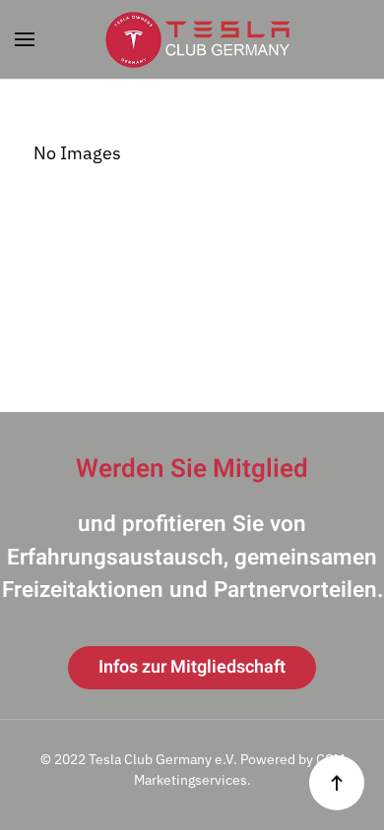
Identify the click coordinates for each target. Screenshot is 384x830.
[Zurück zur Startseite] (192, 39)
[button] (24, 39)
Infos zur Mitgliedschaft (192, 667)
